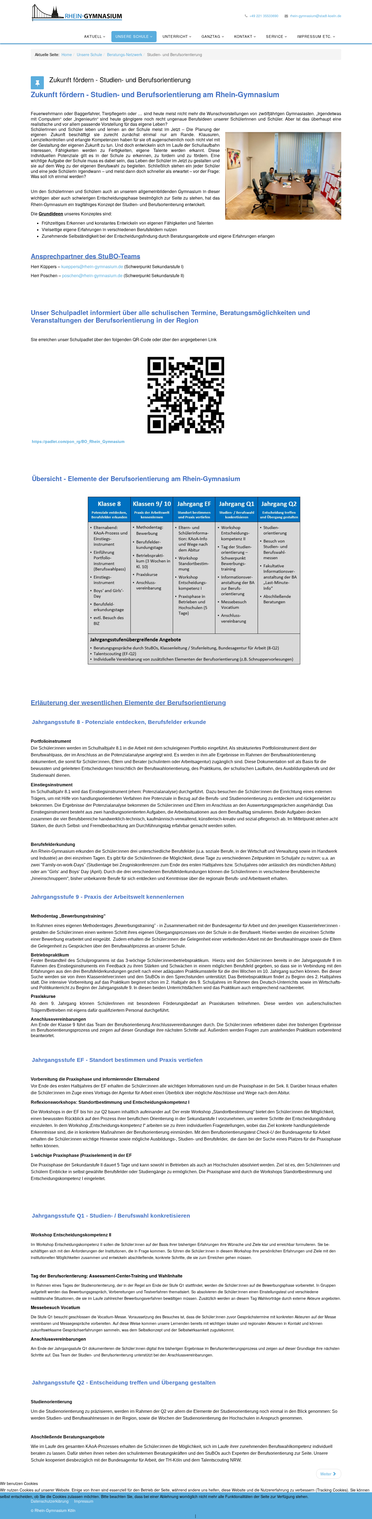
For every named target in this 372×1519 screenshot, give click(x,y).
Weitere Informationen (174, 1515)
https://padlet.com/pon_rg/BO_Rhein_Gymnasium (78, 441)
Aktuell (93, 36)
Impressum (207, 1515)
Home (67, 54)
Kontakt (243, 36)
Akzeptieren (20, 1507)
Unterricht (175, 36)
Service (274, 36)
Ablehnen (60, 1507)
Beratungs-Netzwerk (124, 54)
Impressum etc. (314, 36)
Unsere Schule (132, 36)
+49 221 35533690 (263, 15)
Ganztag (212, 36)
